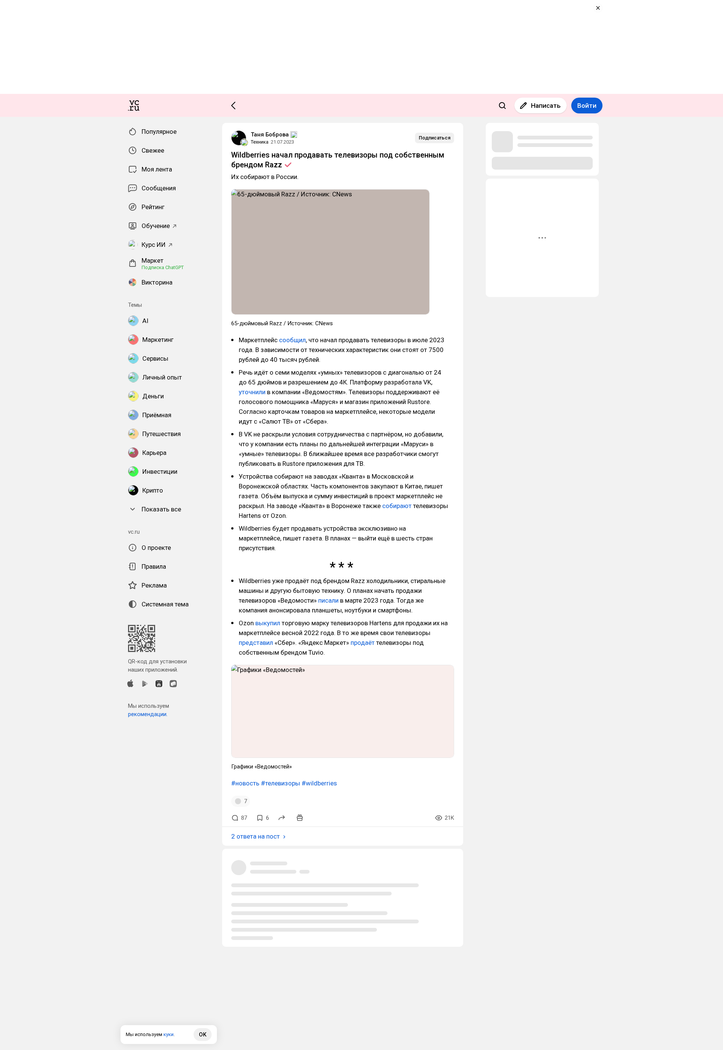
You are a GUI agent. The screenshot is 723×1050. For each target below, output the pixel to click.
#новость (245, 783)
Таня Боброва (270, 134)
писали (328, 600)
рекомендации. (148, 714)
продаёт (363, 642)
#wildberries (319, 783)
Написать (546, 105)
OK (202, 1034)
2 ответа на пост (255, 836)
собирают (397, 506)
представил (256, 642)
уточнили (252, 392)
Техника (259, 142)
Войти (586, 105)
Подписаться (434, 138)
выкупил (267, 623)
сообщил (292, 340)
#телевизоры (280, 783)
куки (168, 1034)
